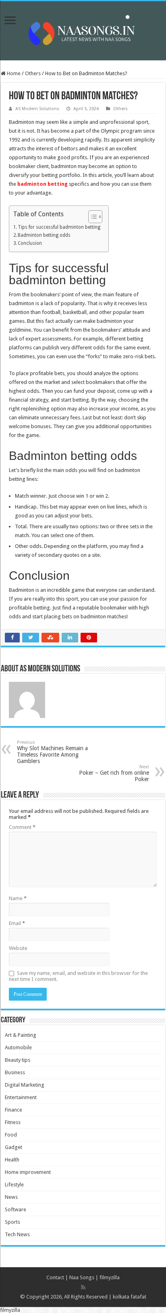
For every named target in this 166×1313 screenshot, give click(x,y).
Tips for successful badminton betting (59, 227)
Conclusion (30, 243)
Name (18, 898)
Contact (55, 1277)
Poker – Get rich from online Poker (114, 773)
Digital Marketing (24, 1085)
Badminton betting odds (44, 235)
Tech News (17, 1234)
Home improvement (28, 1172)
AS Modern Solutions (37, 108)
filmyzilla (110, 1277)
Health (12, 1160)
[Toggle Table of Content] (91, 217)
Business (15, 1072)
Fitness (13, 1122)
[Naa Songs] (83, 29)
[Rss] (83, 1287)
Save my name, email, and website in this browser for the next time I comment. (78, 976)
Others (33, 73)
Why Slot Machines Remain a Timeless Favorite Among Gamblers (52, 752)
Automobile (18, 1047)
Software (15, 1209)
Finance (13, 1110)
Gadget (13, 1147)
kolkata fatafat (129, 1297)
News (11, 1197)
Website (18, 948)
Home (13, 73)
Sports (12, 1222)
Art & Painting (20, 1035)
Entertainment (21, 1097)
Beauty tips (17, 1060)
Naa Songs (81, 1277)
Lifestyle (14, 1185)
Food (11, 1135)
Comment (22, 827)
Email (17, 923)
